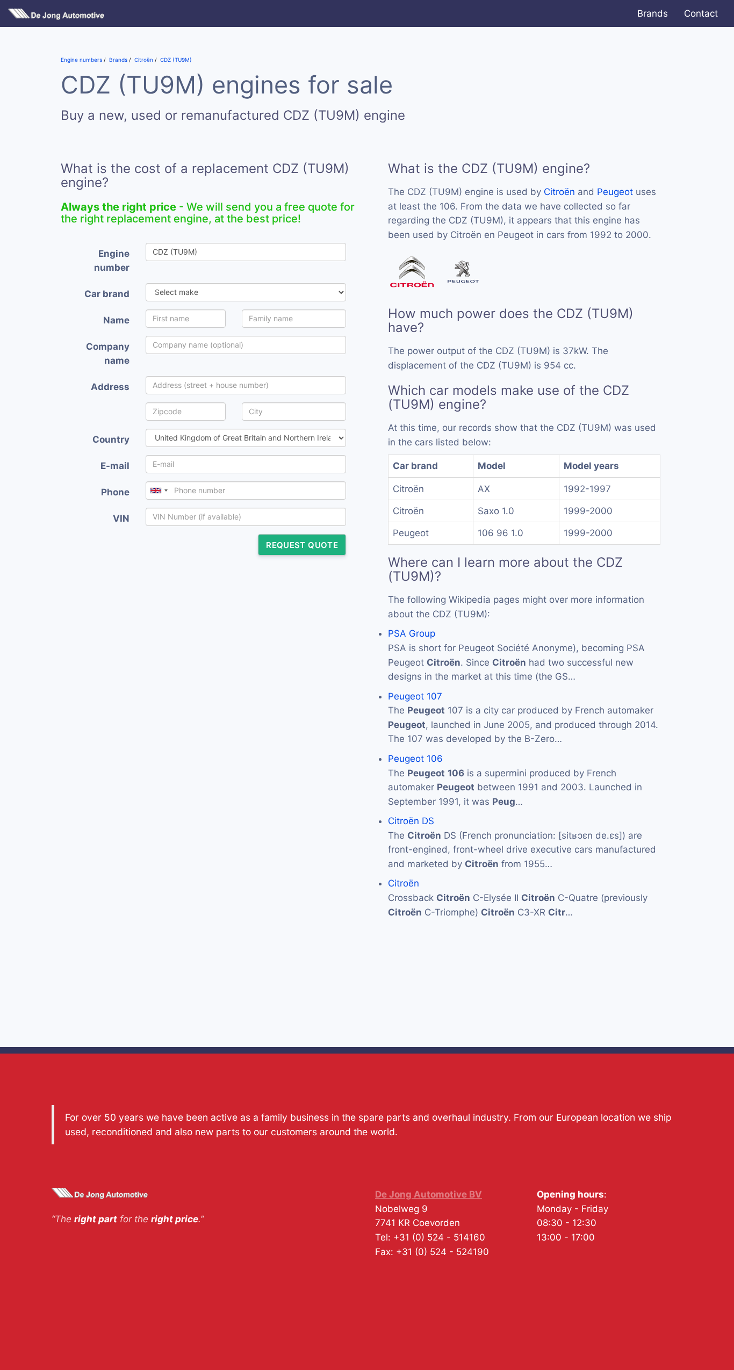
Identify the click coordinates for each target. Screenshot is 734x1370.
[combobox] (158, 490)
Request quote (302, 545)
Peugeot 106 (415, 758)
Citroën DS (411, 821)
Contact (701, 13)
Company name (107, 353)
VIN (121, 518)
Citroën (559, 191)
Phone (115, 492)
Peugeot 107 (415, 696)
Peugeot (615, 191)
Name (116, 320)
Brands (652, 13)
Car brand (106, 294)
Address (110, 386)
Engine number (111, 260)
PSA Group (411, 633)
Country (110, 439)
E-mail (114, 465)
